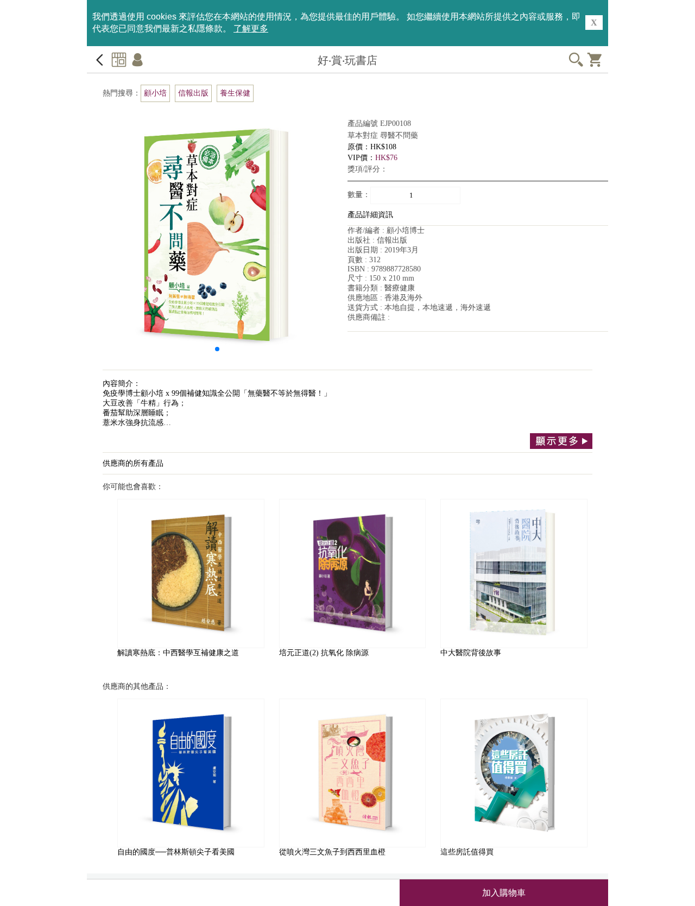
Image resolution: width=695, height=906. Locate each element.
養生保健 (235, 93)
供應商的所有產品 (133, 463)
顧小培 (155, 93)
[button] (217, 349)
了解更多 (250, 28)
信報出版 (193, 93)
